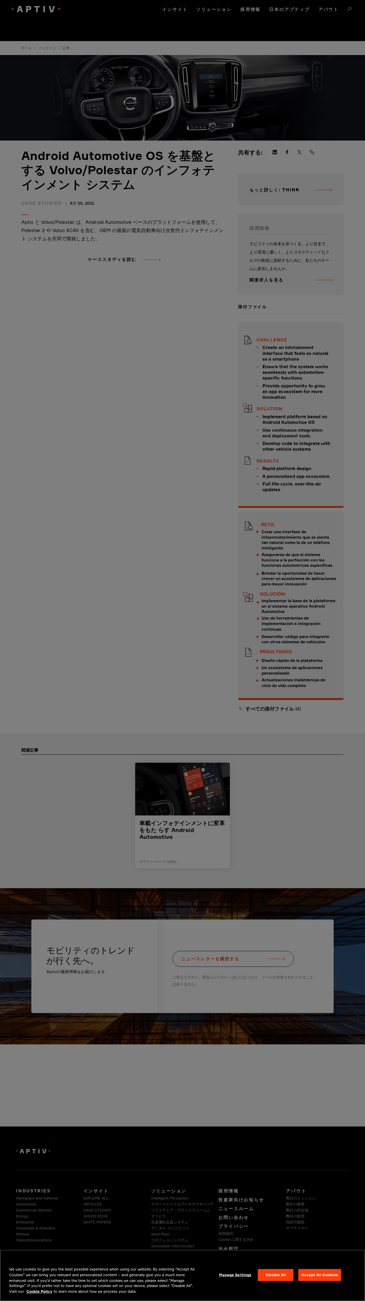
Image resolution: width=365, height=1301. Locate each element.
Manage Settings (235, 1274)
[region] (182, 1275)
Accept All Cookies (319, 1274)
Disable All (275, 1274)
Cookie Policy (39, 1291)
